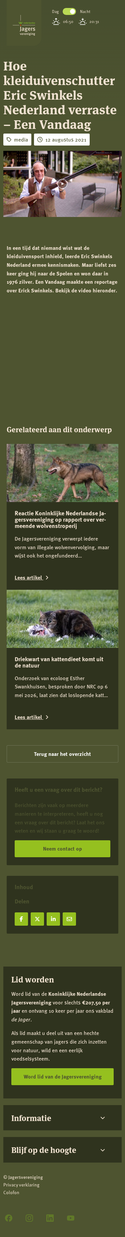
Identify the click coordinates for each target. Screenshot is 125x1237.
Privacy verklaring (21, 1184)
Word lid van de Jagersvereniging (63, 1076)
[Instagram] (29, 1218)
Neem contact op (62, 848)
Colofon (11, 1192)
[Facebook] (8, 1218)
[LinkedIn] (50, 1218)
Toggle (69, 11)
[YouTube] (70, 1218)
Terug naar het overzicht (62, 754)
